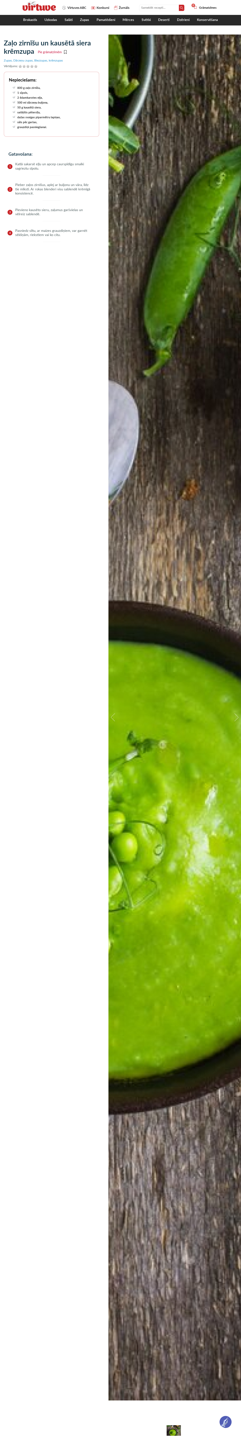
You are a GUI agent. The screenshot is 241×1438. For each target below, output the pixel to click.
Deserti (163, 20)
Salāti (69, 20)
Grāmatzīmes (205, 7)
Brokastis (30, 20)
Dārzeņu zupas (23, 60)
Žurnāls (124, 7)
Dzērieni (183, 20)
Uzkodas (50, 20)
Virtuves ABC (76, 7)
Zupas (84, 20)
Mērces (128, 20)
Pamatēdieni (106, 20)
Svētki (146, 20)
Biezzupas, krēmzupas (48, 60)
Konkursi (103, 7)
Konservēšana (207, 20)
